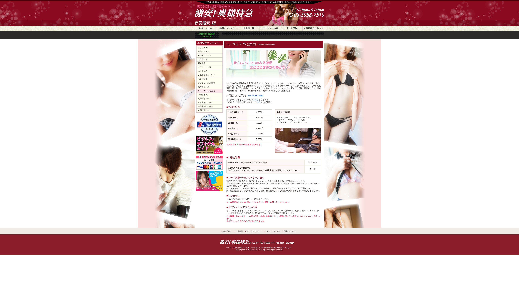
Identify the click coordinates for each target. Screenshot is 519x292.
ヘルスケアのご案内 (206, 91)
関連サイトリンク (290, 231)
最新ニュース (203, 87)
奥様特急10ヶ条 (204, 98)
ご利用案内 (202, 95)
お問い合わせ (203, 110)
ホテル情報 (202, 79)
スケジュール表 (270, 28)
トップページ (203, 48)
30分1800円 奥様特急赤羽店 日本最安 (232, 12)
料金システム (205, 28)
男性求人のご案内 (205, 106)
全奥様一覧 (248, 28)
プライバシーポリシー (254, 231)
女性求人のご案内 (205, 102)
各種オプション (227, 28)
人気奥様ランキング (313, 28)
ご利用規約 (239, 231)
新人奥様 (201, 63)
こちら (256, 100)
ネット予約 (291, 28)
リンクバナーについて (272, 231)
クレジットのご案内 (206, 83)
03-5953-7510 (255, 95)
